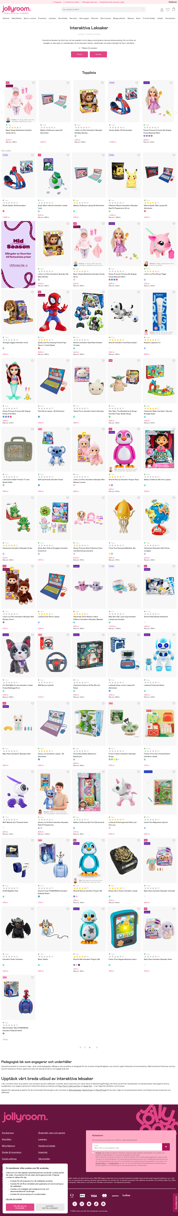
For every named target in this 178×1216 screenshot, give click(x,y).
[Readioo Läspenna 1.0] (145, 348)
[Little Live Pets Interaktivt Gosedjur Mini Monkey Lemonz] (74, 485)
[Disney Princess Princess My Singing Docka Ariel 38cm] (112, 279)
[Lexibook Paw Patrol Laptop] (39, 622)
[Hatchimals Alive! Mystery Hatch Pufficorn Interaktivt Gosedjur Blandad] (74, 622)
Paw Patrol (62, 1086)
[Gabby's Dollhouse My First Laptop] (145, 485)
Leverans (42, 1139)
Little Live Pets (74, 1086)
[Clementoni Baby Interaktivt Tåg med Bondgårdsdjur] (145, 417)
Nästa (97, 1047)
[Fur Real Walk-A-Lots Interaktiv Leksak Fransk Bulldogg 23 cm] (3, 691)
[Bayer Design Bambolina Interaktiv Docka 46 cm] (74, 279)
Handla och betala (46, 1145)
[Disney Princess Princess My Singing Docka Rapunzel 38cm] (110, 279)
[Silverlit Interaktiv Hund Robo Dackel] (110, 348)
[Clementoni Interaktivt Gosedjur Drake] (3, 554)
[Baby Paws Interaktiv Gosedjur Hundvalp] (145, 896)
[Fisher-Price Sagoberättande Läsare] (110, 965)
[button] (167, 9)
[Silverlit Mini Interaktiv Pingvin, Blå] (74, 965)
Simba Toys (88, 1086)
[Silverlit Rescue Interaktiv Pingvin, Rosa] (110, 485)
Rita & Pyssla (101, 1090)
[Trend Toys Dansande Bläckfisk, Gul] (110, 554)
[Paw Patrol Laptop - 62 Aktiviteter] (39, 417)
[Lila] (144, 136)
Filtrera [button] (79, 54)
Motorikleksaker (75, 1090)
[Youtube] (89, 1204)
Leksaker (81, 34)
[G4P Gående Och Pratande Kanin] (3, 828)
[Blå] (147, 136)
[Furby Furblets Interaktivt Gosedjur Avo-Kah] (112, 759)
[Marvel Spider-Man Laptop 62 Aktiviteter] (145, 211)
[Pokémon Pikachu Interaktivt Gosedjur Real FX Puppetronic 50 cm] (110, 211)
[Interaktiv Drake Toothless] (3, 965)
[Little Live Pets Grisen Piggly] (145, 279)
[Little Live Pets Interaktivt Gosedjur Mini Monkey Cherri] (3, 622)
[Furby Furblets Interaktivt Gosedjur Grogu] (110, 759)
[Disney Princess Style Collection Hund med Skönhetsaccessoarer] (74, 554)
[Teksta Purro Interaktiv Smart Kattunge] (74, 417)
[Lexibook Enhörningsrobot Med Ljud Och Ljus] (110, 828)
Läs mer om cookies (14, 1199)
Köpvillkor (6, 1139)
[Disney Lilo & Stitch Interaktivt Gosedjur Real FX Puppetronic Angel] (41, 828)
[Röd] (149, 136)
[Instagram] (82, 1204)
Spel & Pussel (87, 1090)
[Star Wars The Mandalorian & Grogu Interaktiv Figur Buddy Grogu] (110, 417)
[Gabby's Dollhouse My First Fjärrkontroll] (74, 828)
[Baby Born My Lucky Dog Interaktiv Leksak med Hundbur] (110, 622)
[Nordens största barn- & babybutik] (16, 9)
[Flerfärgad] (75, 136)
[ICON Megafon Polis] (3, 896)
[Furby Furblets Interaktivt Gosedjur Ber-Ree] (117, 759)
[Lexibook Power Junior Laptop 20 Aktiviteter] (110, 691)
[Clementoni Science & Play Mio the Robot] (74, 691)
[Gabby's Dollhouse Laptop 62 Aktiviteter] (74, 211)
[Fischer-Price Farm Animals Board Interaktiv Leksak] (145, 759)
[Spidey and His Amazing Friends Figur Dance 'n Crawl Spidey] (39, 348)
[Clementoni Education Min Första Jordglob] (145, 554)
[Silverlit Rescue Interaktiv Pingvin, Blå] (112, 485)
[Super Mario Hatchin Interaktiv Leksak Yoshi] (39, 211)
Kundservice (173, 2)
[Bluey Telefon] (39, 965)
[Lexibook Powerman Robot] (145, 691)
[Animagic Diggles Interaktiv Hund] (3, 348)
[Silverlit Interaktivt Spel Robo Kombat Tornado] (74, 348)
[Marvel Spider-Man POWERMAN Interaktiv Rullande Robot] (3, 1033)
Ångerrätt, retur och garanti (51, 1132)
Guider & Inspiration (11, 1152)
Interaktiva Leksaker (93, 34)
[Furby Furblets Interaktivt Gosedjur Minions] (114, 759)
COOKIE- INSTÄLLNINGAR (50, 1207)
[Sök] (143, 9)
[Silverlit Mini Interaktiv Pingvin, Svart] (79, 965)
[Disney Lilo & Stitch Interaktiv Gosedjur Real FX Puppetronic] (39, 828)
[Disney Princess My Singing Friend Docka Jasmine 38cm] (114, 279)
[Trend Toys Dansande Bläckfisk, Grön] (112, 554)
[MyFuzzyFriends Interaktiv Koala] (39, 485)
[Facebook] (74, 1204)
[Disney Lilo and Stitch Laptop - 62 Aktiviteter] (39, 759)
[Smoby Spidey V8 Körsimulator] (3, 211)
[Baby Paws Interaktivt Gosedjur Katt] (3, 759)
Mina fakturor (8, 1145)
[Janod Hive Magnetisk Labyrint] (145, 828)
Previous (2, 112)
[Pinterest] (103, 1204)
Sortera (98, 54)
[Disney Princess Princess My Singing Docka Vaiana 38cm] (117, 279)
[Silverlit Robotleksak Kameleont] (145, 622)
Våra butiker (44, 1158)
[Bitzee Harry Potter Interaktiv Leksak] (110, 896)
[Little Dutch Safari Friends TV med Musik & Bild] (3, 485)
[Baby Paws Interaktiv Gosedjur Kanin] (145, 965)
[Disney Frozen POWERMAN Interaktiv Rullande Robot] (39, 896)
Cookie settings (9, 1158)
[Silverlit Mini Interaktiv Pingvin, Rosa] (77, 965)
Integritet (42, 1152)
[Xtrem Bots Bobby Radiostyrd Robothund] (74, 759)
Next (176, 112)
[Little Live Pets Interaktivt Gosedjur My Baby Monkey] (39, 279)
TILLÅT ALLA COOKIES (20, 1207)
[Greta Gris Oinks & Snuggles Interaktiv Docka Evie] (39, 554)
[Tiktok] (96, 1204)
